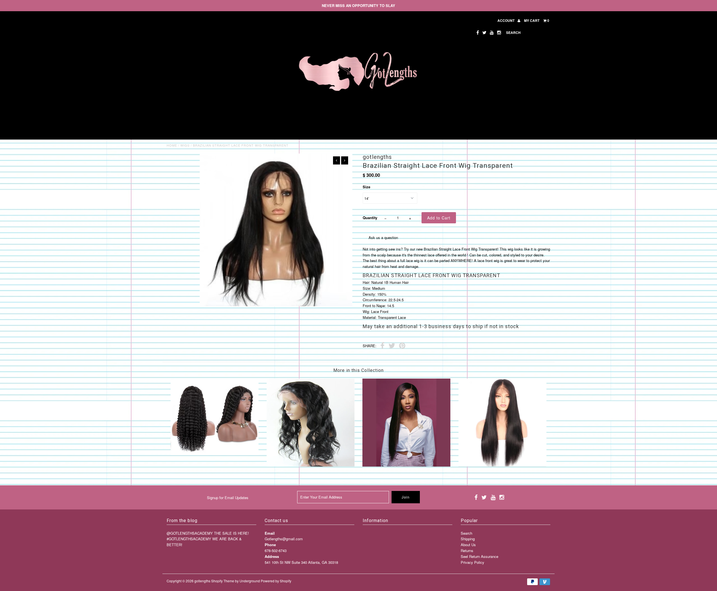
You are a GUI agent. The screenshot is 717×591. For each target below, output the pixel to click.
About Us (468, 544)
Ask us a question (383, 237)
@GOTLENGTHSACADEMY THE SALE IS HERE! (208, 533)
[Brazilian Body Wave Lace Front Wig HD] (311, 465)
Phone (270, 544)
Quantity (370, 217)
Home (172, 145)
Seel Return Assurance (479, 556)
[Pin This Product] (402, 346)
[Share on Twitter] (391, 346)
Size (366, 186)
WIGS (185, 145)
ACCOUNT (506, 20)
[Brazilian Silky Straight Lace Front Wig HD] (502, 465)
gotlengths (202, 580)
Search (466, 533)
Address (272, 556)
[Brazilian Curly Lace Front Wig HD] (215, 453)
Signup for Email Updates (227, 497)
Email (270, 533)
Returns (467, 550)
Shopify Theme (222, 580)
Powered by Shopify (276, 580)
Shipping (468, 538)
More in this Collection (358, 370)
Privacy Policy (472, 562)
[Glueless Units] (406, 465)
